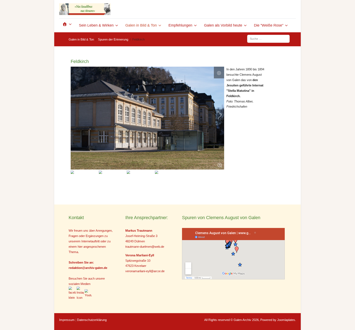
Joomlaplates (286, 320)
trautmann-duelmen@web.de (144, 246)
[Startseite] (67, 25)
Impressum (67, 320)
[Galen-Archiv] (85, 9)
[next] (217, 115)
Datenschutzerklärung (92, 320)
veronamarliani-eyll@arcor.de (145, 271)
